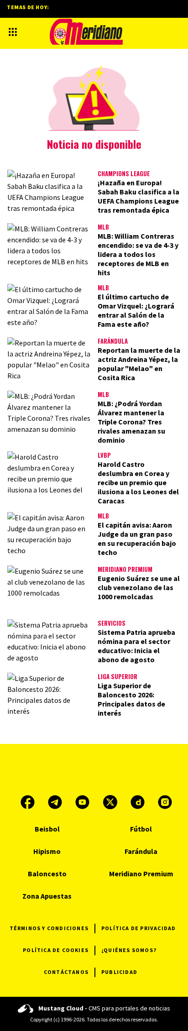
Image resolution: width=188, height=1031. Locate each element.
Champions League (124, 173)
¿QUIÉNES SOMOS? (129, 950)
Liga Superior (117, 676)
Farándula (113, 340)
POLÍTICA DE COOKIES (56, 950)
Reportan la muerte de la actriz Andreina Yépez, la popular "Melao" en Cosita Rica (139, 363)
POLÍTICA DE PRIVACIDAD (138, 928)
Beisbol (47, 828)
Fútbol (141, 828)
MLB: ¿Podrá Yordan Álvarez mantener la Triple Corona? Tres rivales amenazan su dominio (131, 422)
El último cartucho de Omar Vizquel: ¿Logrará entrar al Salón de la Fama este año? (136, 310)
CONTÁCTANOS (66, 971)
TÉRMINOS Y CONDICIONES (49, 928)
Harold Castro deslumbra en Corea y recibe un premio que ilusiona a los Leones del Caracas (138, 482)
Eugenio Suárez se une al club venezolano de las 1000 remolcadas (139, 587)
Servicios (111, 623)
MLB (103, 226)
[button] (12, 31)
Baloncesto (47, 873)
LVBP (104, 455)
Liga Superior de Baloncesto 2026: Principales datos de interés (131, 699)
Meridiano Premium (125, 569)
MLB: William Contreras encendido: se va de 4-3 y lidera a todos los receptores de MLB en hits (138, 254)
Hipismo (47, 851)
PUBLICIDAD (119, 971)
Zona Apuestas (47, 895)
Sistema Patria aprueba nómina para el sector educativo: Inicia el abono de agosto (136, 646)
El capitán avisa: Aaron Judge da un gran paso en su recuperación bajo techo (137, 538)
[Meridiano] (86, 32)
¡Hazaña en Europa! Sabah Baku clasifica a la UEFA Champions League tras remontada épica (138, 196)
